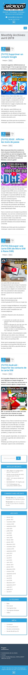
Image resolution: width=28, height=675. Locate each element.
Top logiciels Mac (11, 608)
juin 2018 (9, 576)
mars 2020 (9, 537)
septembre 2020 (11, 526)
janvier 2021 (10, 519)
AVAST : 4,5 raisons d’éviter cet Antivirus (15, 478)
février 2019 (10, 564)
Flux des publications (12, 626)
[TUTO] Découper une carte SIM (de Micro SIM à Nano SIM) (13, 248)
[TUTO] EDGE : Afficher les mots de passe (12, 140)
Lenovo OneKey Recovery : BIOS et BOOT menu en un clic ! (12, 657)
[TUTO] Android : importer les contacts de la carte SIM (13, 368)
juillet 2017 (10, 589)
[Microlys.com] (14, 6)
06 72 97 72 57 (14, 19)
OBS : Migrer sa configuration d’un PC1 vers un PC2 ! (15, 471)
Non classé (10, 606)
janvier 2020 (10, 542)
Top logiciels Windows (13, 610)
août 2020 (9, 528)
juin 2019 (9, 555)
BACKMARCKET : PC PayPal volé (15, 482)
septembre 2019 (11, 551)
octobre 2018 (10, 571)
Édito (8, 603)
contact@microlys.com (15, 17)
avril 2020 (9, 535)
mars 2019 (9, 562)
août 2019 (9, 553)
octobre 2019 (10, 549)
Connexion (10, 624)
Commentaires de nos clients (9, 653)
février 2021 (10, 517)
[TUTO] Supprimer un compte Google (12, 55)
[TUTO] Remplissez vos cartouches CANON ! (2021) (14, 484)
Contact (3, 655)
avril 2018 (9, 580)
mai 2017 (9, 591)
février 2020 (10, 540)
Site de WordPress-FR (13, 631)
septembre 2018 (11, 573)
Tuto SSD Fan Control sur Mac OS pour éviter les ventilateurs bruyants (15, 503)
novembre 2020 (11, 522)
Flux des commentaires (13, 629)
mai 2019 (9, 558)
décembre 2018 (11, 569)
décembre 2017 (11, 582)
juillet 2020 (10, 531)
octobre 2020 (10, 524)
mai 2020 (9, 533)
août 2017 (9, 587)
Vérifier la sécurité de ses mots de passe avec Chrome (15, 475)
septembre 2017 (11, 585)
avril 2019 (9, 560)
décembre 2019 (11, 544)
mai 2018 (9, 578)
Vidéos (10, 60)
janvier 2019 (10, 567)
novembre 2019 (11, 546)
